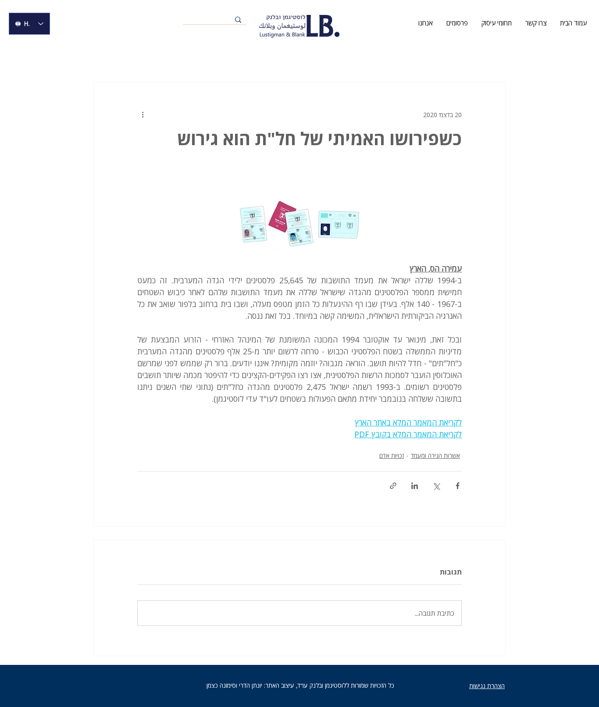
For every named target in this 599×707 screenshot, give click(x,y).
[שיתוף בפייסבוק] (457, 486)
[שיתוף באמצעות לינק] (393, 486)
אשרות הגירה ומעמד (435, 455)
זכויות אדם (391, 455)
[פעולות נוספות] (142, 114)
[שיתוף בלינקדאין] (414, 486)
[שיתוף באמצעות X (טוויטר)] (436, 486)
